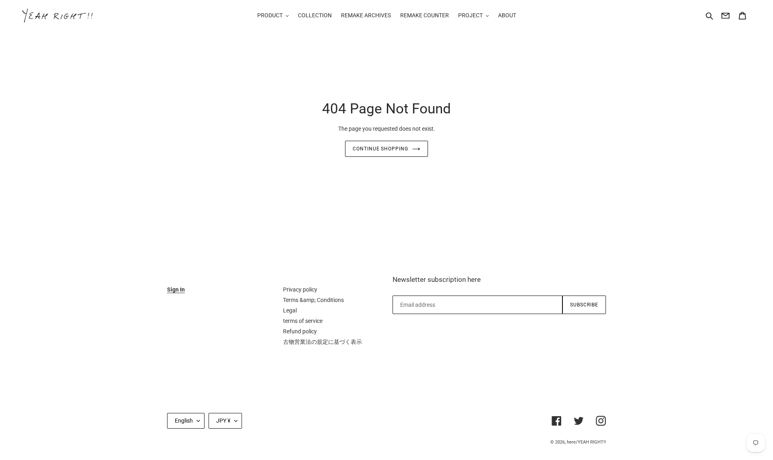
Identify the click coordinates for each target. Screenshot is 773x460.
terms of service (302, 321)
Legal (290, 310)
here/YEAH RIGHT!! (586, 442)
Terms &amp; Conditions (313, 300)
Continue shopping (380, 149)
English (184, 420)
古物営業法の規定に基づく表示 (322, 342)
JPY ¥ (223, 420)
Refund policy (300, 331)
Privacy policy (300, 289)
